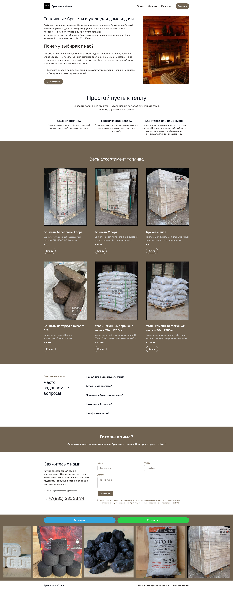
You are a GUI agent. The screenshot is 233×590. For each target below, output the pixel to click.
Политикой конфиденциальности (150, 500)
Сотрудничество (181, 585)
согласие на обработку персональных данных (138, 503)
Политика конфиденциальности (153, 585)
